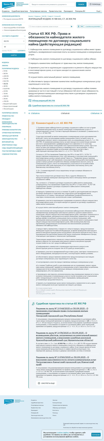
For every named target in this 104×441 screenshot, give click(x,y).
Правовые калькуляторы (11, 130)
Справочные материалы (11, 133)
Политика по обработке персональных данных (77, 427)
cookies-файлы (63, 433)
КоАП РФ (6, 89)
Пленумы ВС (80, 11)
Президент (68, 11)
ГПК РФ (6, 78)
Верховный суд (8, 142)
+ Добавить (21, 50)
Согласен (96, 435)
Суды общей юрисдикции (12, 148)
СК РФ (6, 91)
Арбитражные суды (9, 145)
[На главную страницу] (15, 5)
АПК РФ (6, 76)
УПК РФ (6, 101)
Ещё (98, 11)
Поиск (81, 4)
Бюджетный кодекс (10, 104)
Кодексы (6, 11)
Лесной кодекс (9, 109)
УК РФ (5, 99)
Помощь (96, 4)
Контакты (56, 410)
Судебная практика (20, 11)
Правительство (55, 11)
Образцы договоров (10, 136)
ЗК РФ (5, 86)
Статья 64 (35, 113)
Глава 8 (50, 16)
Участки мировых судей (11, 151)
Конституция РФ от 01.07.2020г (14, 28)
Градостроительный (10, 106)
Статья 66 (95, 113)
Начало (30, 16)
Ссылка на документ (93, 26)
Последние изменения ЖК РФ (13, 19)
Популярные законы (38, 11)
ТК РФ (5, 94)
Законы (5, 65)
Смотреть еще (48, 383)
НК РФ (6, 73)
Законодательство (9, 139)
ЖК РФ (6, 84)
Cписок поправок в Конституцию (15, 30)
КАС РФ (6, 81)
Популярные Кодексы (10, 68)
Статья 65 (57, 16)
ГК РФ (5, 71)
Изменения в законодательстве (9, 123)
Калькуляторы (57, 402)
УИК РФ (6, 96)
